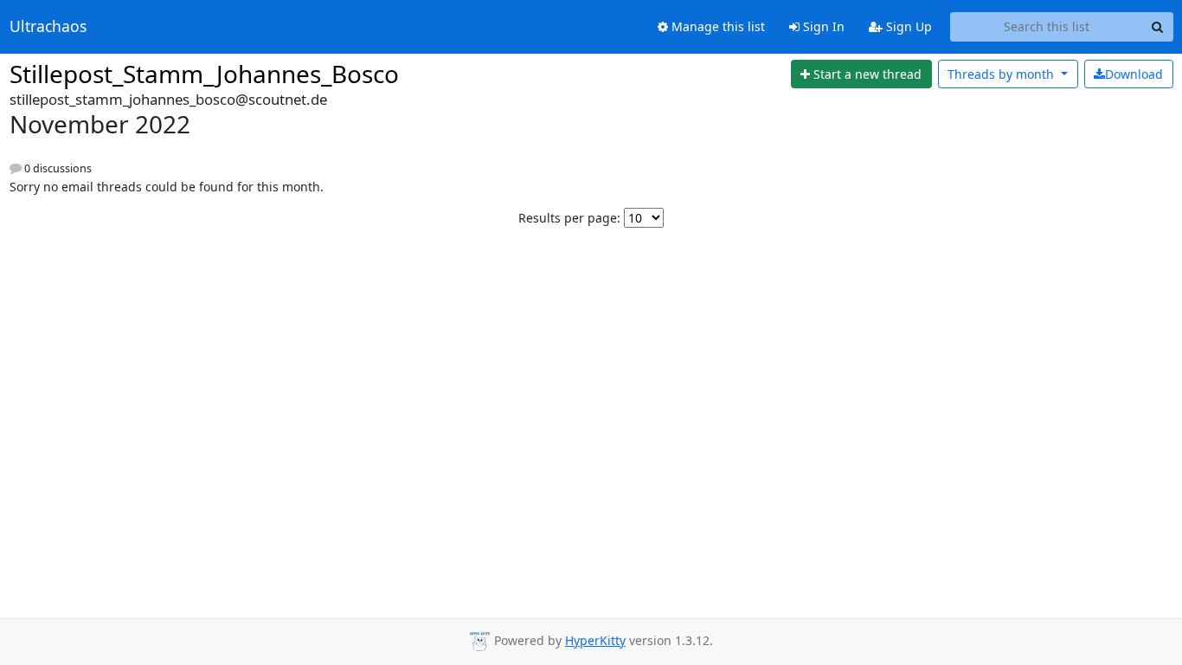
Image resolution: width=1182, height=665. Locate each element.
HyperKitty (595, 640)
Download (1134, 74)
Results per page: (569, 218)
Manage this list (716, 26)
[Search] (1157, 27)
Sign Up (907, 26)
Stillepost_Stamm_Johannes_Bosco (204, 73)
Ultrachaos (48, 26)
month (1002, 74)
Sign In (822, 26)
